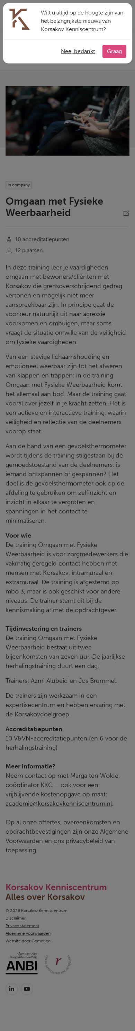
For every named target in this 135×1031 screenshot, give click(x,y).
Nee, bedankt (78, 51)
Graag (114, 51)
